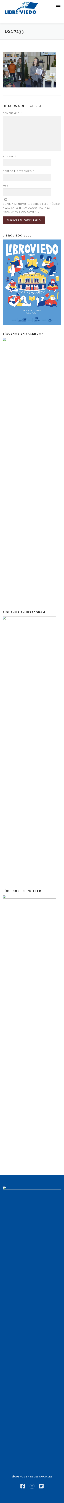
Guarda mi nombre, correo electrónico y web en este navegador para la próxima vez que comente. (31, 207)
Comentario (12, 113)
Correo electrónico (18, 171)
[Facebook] (22, 1486)
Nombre (9, 156)
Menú (58, 6)
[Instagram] (32, 1486)
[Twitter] (41, 1486)
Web (5, 185)
